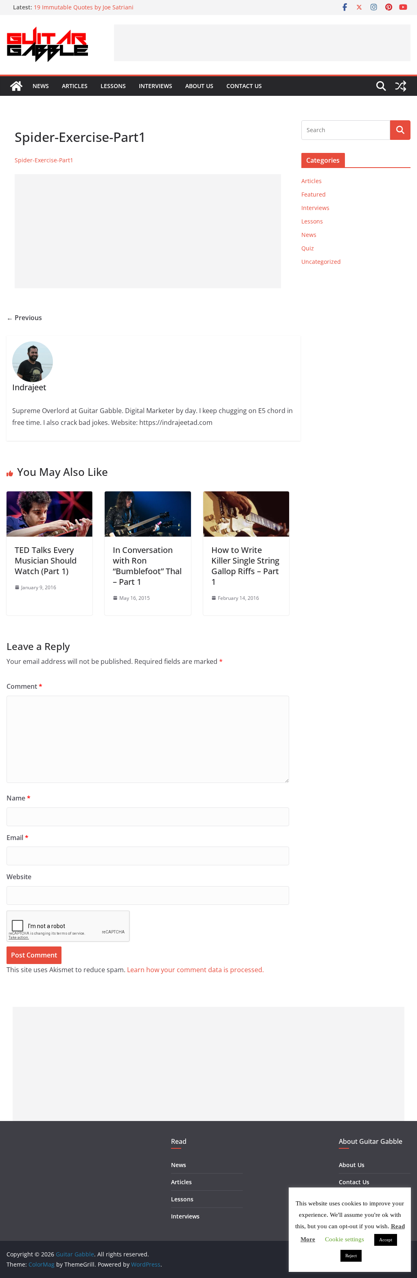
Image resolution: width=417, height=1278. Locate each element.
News (41, 86)
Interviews (155, 86)
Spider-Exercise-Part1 (44, 160)
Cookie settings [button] (344, 1239)
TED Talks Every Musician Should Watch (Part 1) (46, 560)
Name (19, 798)
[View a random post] (400, 86)
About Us (199, 86)
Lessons (113, 86)
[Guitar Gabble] (16, 86)
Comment (24, 686)
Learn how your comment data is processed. (195, 969)
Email (18, 837)
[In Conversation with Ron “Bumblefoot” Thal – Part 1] (148, 497)
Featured (313, 194)
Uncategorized (321, 261)
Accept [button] (385, 1239)
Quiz (307, 248)
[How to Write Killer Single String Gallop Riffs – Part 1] (246, 497)
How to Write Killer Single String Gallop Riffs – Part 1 (245, 565)
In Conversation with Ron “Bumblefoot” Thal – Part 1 (147, 565)
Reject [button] (351, 1255)
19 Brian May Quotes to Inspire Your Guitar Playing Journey (114, 4)
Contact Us (244, 86)
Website (19, 876)
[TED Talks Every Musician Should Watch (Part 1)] (49, 497)
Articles (75, 86)
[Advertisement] (262, 42)
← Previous (24, 317)
